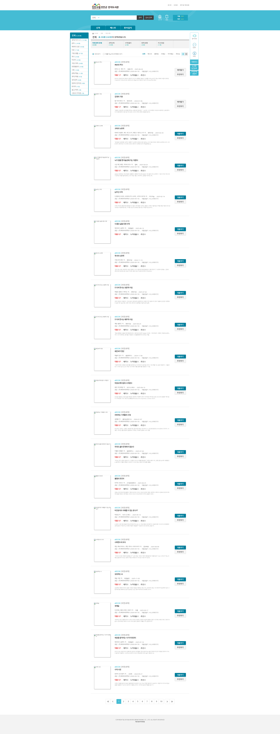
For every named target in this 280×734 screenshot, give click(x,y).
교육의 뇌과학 (119, 128)
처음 (108, 701)
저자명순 (170, 54)
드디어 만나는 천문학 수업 (123, 287)
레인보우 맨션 (119, 351)
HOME (176, 5)
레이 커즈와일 (119, 387)
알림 (167, 19)
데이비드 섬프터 (119, 228)
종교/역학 (76, 90)
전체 (93, 17)
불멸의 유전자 (119, 478)
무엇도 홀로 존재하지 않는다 (124, 447)
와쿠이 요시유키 (119, 674)
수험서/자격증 (78, 93)
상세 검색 (148, 17)
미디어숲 (151, 196)
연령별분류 (77, 66)
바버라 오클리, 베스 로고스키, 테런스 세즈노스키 (129, 132)
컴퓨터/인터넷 (78, 83)
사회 (75, 70)
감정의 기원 (119, 96)
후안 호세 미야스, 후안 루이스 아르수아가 (127, 546)
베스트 (113, 28)
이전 (112, 701)
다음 (167, 701)
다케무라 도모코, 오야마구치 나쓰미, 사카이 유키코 (130, 196)
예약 (180, 19)
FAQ (194, 56)
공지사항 (194, 38)
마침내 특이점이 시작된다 (123, 383)
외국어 (76, 86)
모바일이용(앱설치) (194, 72)
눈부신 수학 (119, 192)
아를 (136, 610)
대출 (180, 16)
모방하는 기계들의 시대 (123, 415)
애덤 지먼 (117, 578)
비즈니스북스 (131, 387)
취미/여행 (77, 76)
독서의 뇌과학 (119, 256)
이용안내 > (194, 62)
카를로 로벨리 (119, 451)
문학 (76, 43)
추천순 (178, 54)
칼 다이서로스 (119, 101)
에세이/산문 (78, 46)
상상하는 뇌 (119, 574)
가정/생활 (77, 53)
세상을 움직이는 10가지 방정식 (125, 638)
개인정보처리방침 (140, 721)
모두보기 (97, 54)
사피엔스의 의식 (120, 542)
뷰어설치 (128, 28)
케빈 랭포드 (118, 323)
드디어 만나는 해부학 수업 (123, 319)
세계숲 (117, 606)
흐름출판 (130, 228)
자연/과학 (77, 63)
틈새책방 (146, 546)
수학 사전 (118, 669)
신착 (98, 28)
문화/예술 (77, 73)
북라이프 (129, 101)
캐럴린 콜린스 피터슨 (121, 292)
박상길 (117, 514)
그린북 (130, 674)
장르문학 (76, 80)
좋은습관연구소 (127, 419)
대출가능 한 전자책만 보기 (113, 54)
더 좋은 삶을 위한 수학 (122, 224)
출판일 (156, 54)
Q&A (194, 47)
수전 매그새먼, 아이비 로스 (123, 164)
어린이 (76, 60)
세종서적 (130, 69)
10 (161, 701)
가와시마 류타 (119, 260)
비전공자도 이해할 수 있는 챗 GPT (126, 510)
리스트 (183, 54)
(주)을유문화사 (131, 483)
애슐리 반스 (118, 355)
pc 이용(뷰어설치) (194, 67)
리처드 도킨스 (119, 483)
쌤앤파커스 (129, 355)
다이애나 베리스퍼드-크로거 (123, 610)
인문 (75, 50)
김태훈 (117, 419)
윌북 (136, 164)
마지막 (172, 701)
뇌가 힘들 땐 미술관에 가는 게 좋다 (126, 160)
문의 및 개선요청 (184, 5)
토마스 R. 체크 (119, 69)
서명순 (163, 54)
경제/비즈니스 (79, 40)
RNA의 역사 (119, 65)
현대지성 (150, 133)
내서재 (160, 19)
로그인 (169, 5)
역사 (75, 56)
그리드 (186, 54)
